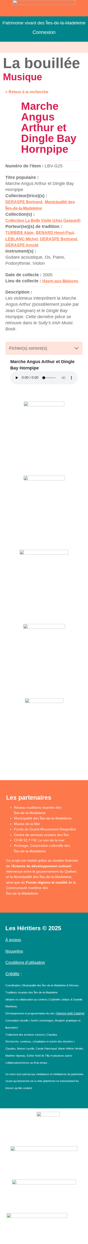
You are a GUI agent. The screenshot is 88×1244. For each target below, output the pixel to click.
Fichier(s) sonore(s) (28, 348)
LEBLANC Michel (21, 239)
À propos (13, 940)
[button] (44, 47)
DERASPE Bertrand (23, 202)
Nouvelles (14, 951)
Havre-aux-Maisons (60, 281)
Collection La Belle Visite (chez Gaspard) (42, 220)
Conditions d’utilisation (25, 962)
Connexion (44, 32)
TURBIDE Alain (19, 233)
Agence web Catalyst (70, 1013)
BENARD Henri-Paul (55, 233)
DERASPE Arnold (21, 245)
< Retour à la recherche (26, 92)
